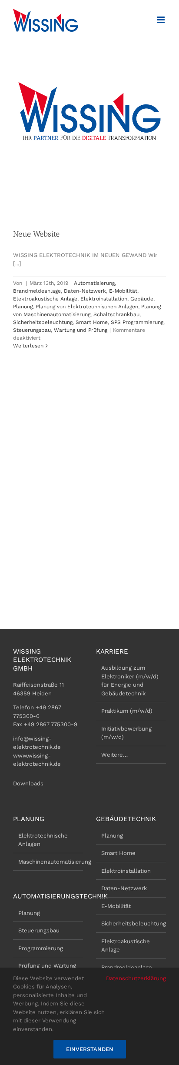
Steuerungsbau (32, 330)
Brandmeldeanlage (37, 291)
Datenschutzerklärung (136, 978)
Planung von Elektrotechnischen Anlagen (87, 307)
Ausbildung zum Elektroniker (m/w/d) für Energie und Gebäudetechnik (130, 680)
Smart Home (92, 322)
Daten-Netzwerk (85, 291)
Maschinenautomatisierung (48, 861)
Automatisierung (94, 283)
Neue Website (36, 234)
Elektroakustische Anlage (45, 299)
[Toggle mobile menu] (161, 19)
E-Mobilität (123, 291)
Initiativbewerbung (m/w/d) (126, 733)
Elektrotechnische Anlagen (43, 840)
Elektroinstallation (103, 299)
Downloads (28, 783)
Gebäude (141, 299)
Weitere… (114, 754)
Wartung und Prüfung (80, 330)
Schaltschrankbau (116, 314)
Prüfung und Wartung (47, 965)
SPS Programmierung (137, 322)
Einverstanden (89, 1049)
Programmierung (40, 948)
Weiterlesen (28, 346)
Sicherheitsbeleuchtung (43, 322)
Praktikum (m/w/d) (126, 711)
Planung (23, 307)
